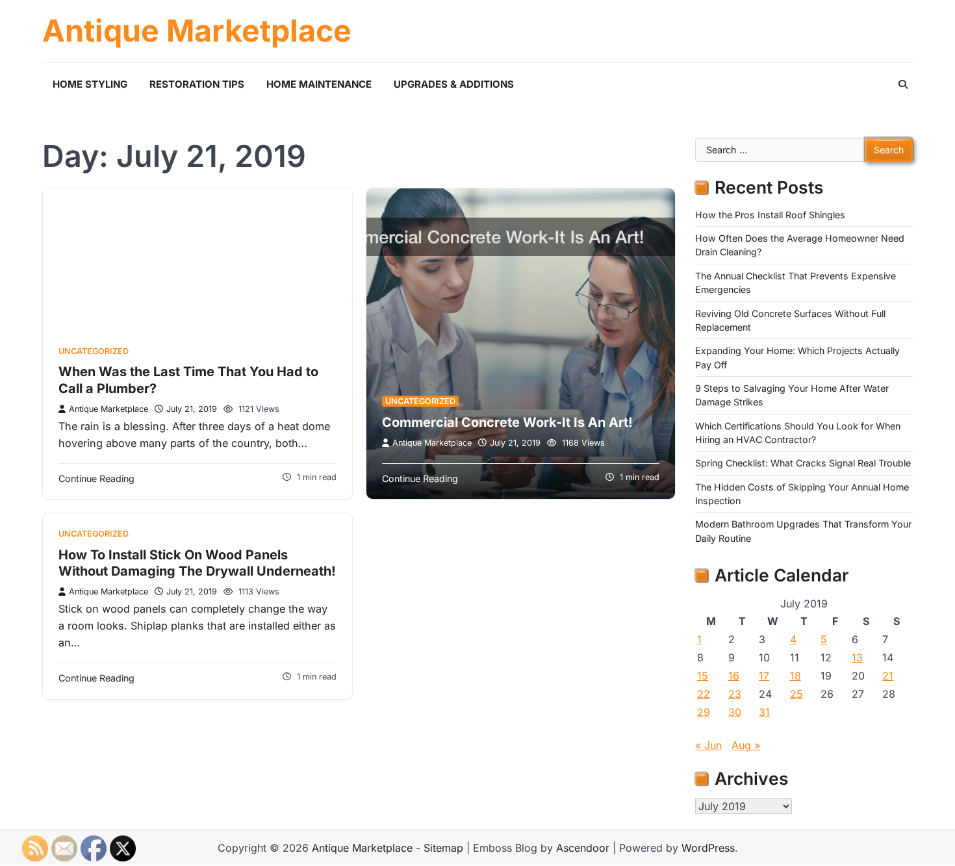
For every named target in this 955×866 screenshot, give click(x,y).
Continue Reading (96, 478)
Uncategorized (93, 351)
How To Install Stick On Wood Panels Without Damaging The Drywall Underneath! (197, 563)
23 (734, 693)
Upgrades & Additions (454, 84)
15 (702, 675)
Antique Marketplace (196, 31)
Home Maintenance (319, 84)
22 (703, 693)
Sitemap (443, 847)
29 (703, 712)
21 (887, 675)
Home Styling (90, 84)
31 (764, 712)
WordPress (708, 847)
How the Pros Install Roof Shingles (770, 214)
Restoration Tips (196, 84)
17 (764, 675)
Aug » (746, 745)
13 (857, 657)
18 (795, 675)
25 (796, 693)
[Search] (903, 84)
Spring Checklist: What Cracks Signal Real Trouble (803, 462)
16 (733, 675)
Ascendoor (582, 847)
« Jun (708, 745)
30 (734, 712)
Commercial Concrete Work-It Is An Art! (507, 422)
